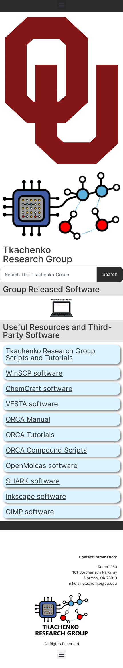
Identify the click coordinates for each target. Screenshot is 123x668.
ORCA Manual (28, 419)
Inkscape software (36, 496)
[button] (61, 4)
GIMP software (30, 512)
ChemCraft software (39, 388)
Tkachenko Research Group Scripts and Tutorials (50, 354)
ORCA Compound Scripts (46, 450)
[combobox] (48, 274)
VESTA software (32, 404)
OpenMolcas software (42, 465)
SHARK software (33, 481)
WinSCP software (34, 373)
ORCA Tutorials (30, 435)
